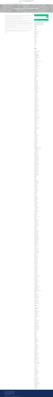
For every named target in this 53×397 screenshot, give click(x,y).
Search (35, 15)
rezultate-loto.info (36, 232)
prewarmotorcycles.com (36, 322)
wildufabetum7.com (36, 175)
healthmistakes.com (36, 122)
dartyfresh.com (35, 197)
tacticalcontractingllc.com (36, 157)
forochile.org (35, 343)
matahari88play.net (36, 90)
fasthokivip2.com (36, 84)
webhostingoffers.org (36, 207)
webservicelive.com (36, 303)
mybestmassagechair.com (36, 363)
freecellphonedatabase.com (37, 65)
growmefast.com (36, 113)
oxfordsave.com (35, 82)
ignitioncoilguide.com (36, 300)
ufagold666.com (36, 269)
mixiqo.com (35, 144)
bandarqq (35, 44)
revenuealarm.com (36, 298)
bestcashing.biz (35, 348)
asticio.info (35, 131)
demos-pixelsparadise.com (37, 320)
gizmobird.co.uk (35, 309)
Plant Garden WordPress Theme (7, 396)
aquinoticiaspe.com (36, 87)
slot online (20, 3)
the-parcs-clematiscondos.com (37, 51)
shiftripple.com (35, 152)
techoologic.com (36, 275)
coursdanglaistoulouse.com (37, 311)
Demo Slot (11, 3)
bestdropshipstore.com (36, 211)
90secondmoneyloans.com (37, 216)
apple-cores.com (36, 377)
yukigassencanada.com (36, 220)
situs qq (9, 394)
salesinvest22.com (36, 263)
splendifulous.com (36, 233)
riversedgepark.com (36, 186)
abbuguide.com (35, 205)
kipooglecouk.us (36, 369)
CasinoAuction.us (36, 368)
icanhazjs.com (35, 374)
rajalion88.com (35, 184)
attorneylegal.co (36, 107)
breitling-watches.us (36, 315)
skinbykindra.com (36, 293)
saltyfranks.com (35, 331)
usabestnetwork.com (36, 71)
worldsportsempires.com (36, 127)
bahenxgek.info (35, 59)
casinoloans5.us (35, 367)
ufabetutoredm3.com (36, 170)
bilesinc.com (35, 335)
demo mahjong (35, 34)
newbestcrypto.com (36, 81)
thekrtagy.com (35, 282)
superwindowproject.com (36, 372)
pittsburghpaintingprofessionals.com (37, 147)
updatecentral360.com (36, 128)
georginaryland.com (36, 358)
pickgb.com (35, 121)
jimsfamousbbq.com (36, 307)
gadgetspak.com (36, 225)
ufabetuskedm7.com (36, 169)
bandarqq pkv (35, 28)
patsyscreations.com (36, 190)
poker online (6, 394)
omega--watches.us (36, 314)
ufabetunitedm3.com (36, 167)
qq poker (8, 393)
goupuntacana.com (36, 185)
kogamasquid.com (36, 384)
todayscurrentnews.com (36, 160)
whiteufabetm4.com (36, 243)
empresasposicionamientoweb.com (37, 290)
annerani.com (35, 332)
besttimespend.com (36, 137)
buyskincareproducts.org (36, 382)
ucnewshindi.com (36, 64)
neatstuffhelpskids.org (36, 341)
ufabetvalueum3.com (36, 237)
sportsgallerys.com (36, 102)
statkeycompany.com (36, 327)
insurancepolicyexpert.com (37, 326)
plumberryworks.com (36, 148)
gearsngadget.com (36, 226)
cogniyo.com (35, 139)
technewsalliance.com (36, 251)
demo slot (35, 38)
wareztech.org (35, 70)
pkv (34, 45)
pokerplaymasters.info (36, 56)
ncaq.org (35, 194)
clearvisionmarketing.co (36, 257)
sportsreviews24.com (36, 110)
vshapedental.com (36, 278)
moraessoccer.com (36, 342)
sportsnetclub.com (36, 80)
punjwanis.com (35, 50)
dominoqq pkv (35, 42)
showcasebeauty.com (36, 325)
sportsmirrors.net (36, 103)
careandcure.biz (35, 138)
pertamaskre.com (36, 60)
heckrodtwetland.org (36, 361)
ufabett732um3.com (36, 254)
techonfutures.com (36, 274)
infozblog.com (35, 351)
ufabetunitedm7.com (36, 168)
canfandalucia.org (36, 279)
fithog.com (35, 356)
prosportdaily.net (36, 262)
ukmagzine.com (35, 69)
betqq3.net (35, 366)
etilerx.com (35, 246)
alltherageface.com (36, 294)
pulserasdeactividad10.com (37, 378)
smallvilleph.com (35, 338)
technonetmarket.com (36, 252)
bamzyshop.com (36, 272)
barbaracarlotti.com (36, 379)
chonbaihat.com (35, 352)
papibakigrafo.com (36, 373)
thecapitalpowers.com (36, 158)
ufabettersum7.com (36, 165)
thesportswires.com (36, 95)
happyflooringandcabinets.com (37, 117)
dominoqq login (10, 391)
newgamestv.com (36, 101)
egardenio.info (35, 132)
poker (5, 391)
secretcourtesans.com (36, 181)
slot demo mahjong (36, 33)
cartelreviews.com (36, 212)
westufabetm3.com (36, 173)
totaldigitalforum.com (36, 288)
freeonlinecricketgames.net (37, 347)
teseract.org (35, 264)
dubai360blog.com (36, 111)
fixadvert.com (35, 317)
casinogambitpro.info (36, 55)
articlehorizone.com (36, 221)
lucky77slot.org (35, 112)
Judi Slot (8, 3)
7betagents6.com (36, 223)
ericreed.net (35, 364)
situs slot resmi (35, 32)
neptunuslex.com (36, 312)
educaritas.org (35, 192)
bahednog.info (35, 58)
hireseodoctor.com (36, 227)
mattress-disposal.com (36, 116)
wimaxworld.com (36, 346)
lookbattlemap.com (36, 76)
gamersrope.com (36, 66)
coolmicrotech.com (36, 284)
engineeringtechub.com (36, 105)
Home (5, 3)
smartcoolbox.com (36, 154)
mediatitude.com (36, 321)
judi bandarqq (35, 29)
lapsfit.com (35, 228)
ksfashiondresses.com (36, 123)
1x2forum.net (35, 179)
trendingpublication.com (36, 162)
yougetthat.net (35, 79)
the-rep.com (35, 330)
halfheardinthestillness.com (37, 362)
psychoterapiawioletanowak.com (37, 149)
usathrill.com (35, 277)
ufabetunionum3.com (36, 236)
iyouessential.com (36, 202)
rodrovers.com (35, 218)
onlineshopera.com (36, 196)
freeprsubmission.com (36, 268)
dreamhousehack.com (36, 285)
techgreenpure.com (36, 210)
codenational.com (36, 295)
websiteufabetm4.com (36, 242)
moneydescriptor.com (36, 91)
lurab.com (35, 299)
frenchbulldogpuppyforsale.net (37, 383)
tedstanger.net (35, 253)
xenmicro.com (35, 195)
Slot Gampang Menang (16, 3)
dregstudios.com (36, 340)
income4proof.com (36, 191)
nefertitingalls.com (36, 189)
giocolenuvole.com (36, 201)
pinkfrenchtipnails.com (36, 100)
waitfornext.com (35, 256)
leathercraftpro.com (36, 142)
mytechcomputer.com (36, 301)
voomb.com (35, 108)
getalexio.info (35, 134)
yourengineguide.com (36, 280)
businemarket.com (36, 89)
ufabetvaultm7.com (36, 238)
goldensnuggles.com (36, 75)
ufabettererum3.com (36, 163)
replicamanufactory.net (36, 231)
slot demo (35, 37)
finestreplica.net (35, 247)
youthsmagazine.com (36, 92)
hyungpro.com (35, 96)
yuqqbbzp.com (35, 222)
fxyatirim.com (35, 204)
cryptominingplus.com (36, 86)
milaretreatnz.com (36, 336)
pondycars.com (35, 273)
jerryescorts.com (36, 106)
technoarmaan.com (36, 289)
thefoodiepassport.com (36, 371)
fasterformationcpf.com (36, 74)
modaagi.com (35, 337)
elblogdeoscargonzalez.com (37, 353)
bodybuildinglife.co (36, 118)
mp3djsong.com (35, 310)
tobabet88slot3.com (36, 159)
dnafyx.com (35, 200)
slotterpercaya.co (36, 153)
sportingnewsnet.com (36, 97)
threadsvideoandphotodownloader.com (38, 61)
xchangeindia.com (36, 283)
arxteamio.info (35, 133)
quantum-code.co (36, 258)
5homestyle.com (36, 388)
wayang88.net (35, 241)
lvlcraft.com (35, 215)
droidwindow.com (36, 267)
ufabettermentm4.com (36, 164)
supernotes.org (35, 126)
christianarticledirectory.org (37, 387)
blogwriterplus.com (36, 53)
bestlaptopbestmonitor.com (37, 357)
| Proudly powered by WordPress (17, 396)
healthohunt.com (36, 249)
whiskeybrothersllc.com (36, 174)
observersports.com (36, 85)
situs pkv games (11, 393)
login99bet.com (35, 180)
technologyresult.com (36, 206)
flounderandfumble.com (36, 248)
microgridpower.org (36, 143)
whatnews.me (35, 259)
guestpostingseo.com (36, 54)
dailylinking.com (35, 199)
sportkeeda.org (35, 136)
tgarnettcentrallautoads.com (37, 316)
